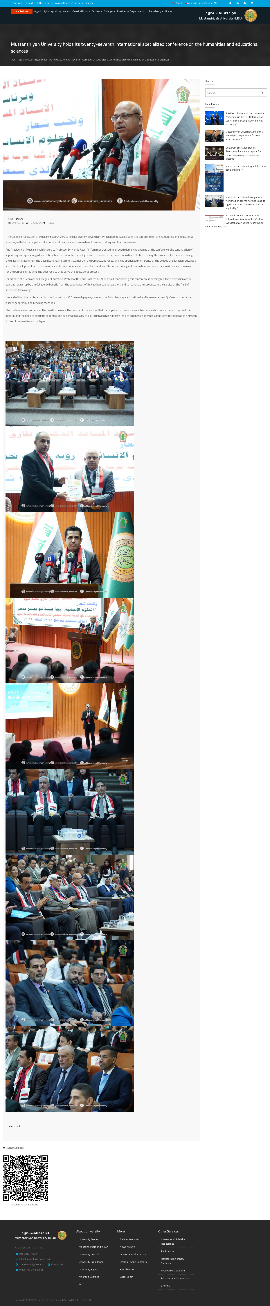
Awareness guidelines (199, 3)
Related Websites (130, 1239)
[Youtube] (237, 3)
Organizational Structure (133, 1254)
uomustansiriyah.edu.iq (31, 1264)
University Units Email (31, 1270)
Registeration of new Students (172, 1261)
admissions (21, 11)
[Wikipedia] (215, 3)
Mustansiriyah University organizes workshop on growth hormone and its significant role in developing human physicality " (245, 202)
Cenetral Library (81, 11)
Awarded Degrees (89, 1276)
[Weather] (245, 3)
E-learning (16, 3)
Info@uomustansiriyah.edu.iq (35, 1259)
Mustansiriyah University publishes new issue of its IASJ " (246, 168)
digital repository (52, 11)
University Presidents (91, 1261)
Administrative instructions (175, 1278)
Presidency (155, 11)
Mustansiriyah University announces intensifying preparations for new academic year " (244, 135)
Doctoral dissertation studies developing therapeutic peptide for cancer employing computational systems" (243, 153)
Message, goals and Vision (93, 1246)
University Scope (88, 1239)
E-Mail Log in (127, 1269)
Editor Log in (126, 1276)
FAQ (81, 1284)
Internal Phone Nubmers (133, 1261)
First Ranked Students (173, 1270)
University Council (89, 1254)
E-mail (29, 3)
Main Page (16, 59)
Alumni (67, 11)
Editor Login (43, 3)
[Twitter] (230, 3)
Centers (96, 11)
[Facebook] (223, 3)
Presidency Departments (131, 11)
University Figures (89, 1269)
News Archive (127, 1246)
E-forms (165, 1285)
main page (15, 218)
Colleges (109, 11)
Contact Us (57, 1264)
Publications (167, 1251)
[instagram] (252, 3)
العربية (37, 11)
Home (168, 11)
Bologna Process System (67, 3)
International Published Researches (173, 1241)
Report (179, 3)
